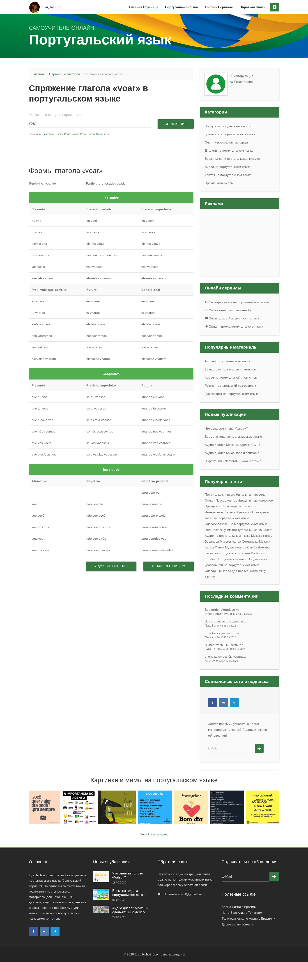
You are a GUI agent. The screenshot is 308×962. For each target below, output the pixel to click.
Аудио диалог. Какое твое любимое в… (233, 453)
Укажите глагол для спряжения (55, 115)
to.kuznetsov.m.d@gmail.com (183, 894)
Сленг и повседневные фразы (227, 142)
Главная (38, 74)
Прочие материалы (219, 183)
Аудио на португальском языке (227, 535)
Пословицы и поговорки (239, 506)
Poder (67, 134)
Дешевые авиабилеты (238, 924)
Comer (59, 134)
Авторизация (243, 76)
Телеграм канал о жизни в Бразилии (248, 918)
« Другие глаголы (111, 566)
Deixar (99, 134)
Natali (220, 625)
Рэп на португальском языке (239, 565)
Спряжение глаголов (64, 74)
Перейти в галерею (154, 834)
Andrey (221, 660)
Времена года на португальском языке (233, 436)
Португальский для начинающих (229, 126)
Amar (51, 134)
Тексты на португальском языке (228, 175)
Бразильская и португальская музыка (232, 158)
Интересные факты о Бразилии (228, 512)
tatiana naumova (228, 613)
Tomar (75, 134)
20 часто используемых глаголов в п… (233, 369)
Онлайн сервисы (219, 7)
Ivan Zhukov (225, 649)
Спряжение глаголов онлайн (229, 310)
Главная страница (143, 7)
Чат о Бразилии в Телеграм (242, 912)
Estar (45, 134)
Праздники (213, 506)
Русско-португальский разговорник (230, 385)
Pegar (83, 134)
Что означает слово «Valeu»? (226, 428)
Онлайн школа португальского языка (235, 326)
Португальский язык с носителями (233, 318)
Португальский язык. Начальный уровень (235, 494)
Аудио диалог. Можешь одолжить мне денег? (130, 910)
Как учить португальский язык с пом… (233, 377)
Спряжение (176, 124)
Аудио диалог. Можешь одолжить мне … (234, 444)
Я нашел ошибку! (168, 566)
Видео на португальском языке (228, 167)
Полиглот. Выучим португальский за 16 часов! (238, 530)
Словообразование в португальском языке (236, 524)
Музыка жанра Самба (241, 547)
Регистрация (243, 81)
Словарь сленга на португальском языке (238, 302)
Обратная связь (252, 7)
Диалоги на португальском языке (229, 150)
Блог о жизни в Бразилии (240, 907)
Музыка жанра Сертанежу (239, 541)
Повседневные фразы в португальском (244, 500)
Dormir (91, 134)
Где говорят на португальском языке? (232, 393)
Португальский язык (181, 7)
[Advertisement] (114, 151)
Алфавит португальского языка (228, 361)
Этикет (210, 500)
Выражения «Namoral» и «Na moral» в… (234, 461)
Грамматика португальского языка (230, 134)
